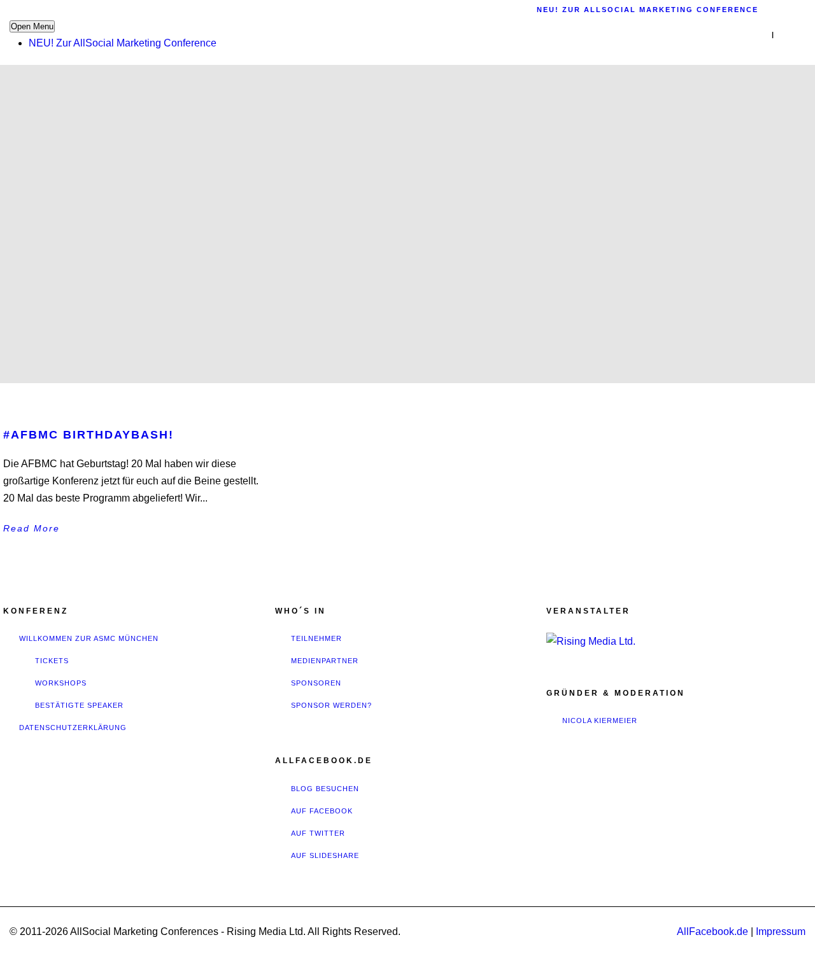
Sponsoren (316, 683)
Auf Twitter (318, 833)
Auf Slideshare (325, 855)
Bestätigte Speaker (79, 705)
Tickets (52, 660)
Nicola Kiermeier (599, 720)
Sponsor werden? (331, 705)
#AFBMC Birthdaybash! (88, 434)
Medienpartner (324, 660)
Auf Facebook (322, 811)
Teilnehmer (316, 638)
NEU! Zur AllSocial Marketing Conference (122, 43)
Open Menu (32, 26)
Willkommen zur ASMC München (89, 638)
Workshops (61, 683)
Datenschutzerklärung (73, 727)
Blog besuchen (325, 788)
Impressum (780, 931)
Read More (31, 528)
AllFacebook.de (712, 931)
